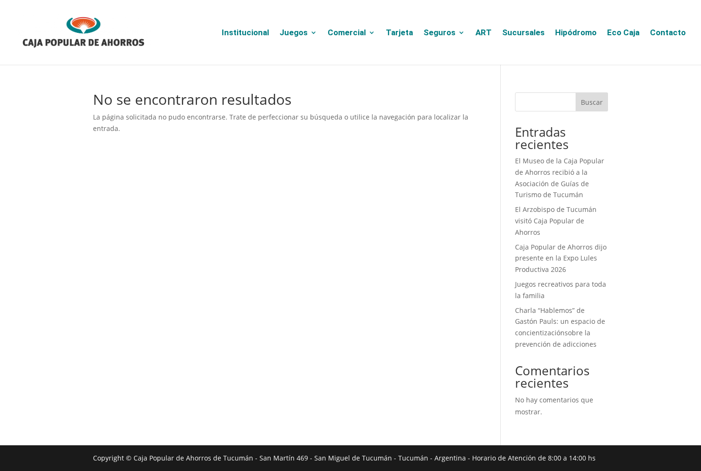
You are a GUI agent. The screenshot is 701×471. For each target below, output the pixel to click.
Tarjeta (399, 33)
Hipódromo (576, 33)
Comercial (347, 33)
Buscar (592, 102)
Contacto (668, 33)
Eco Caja (623, 33)
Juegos (293, 33)
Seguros (439, 33)
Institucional (245, 33)
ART (483, 33)
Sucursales (523, 33)
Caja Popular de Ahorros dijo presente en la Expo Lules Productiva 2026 (561, 258)
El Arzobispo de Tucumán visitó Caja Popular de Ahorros (556, 221)
